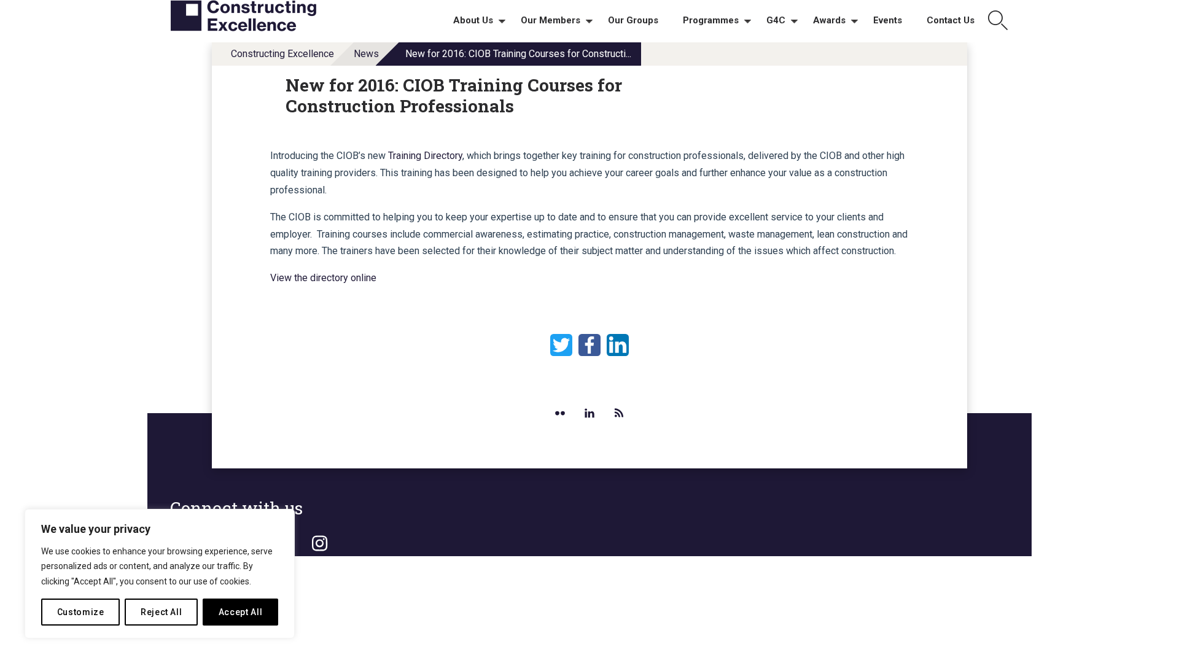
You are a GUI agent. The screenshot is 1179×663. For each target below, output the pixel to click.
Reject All (161, 612)
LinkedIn (618, 345)
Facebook (589, 345)
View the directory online (323, 278)
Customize (80, 612)
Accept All (241, 612)
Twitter (561, 345)
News (366, 54)
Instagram (319, 544)
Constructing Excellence (282, 54)
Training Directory (425, 155)
